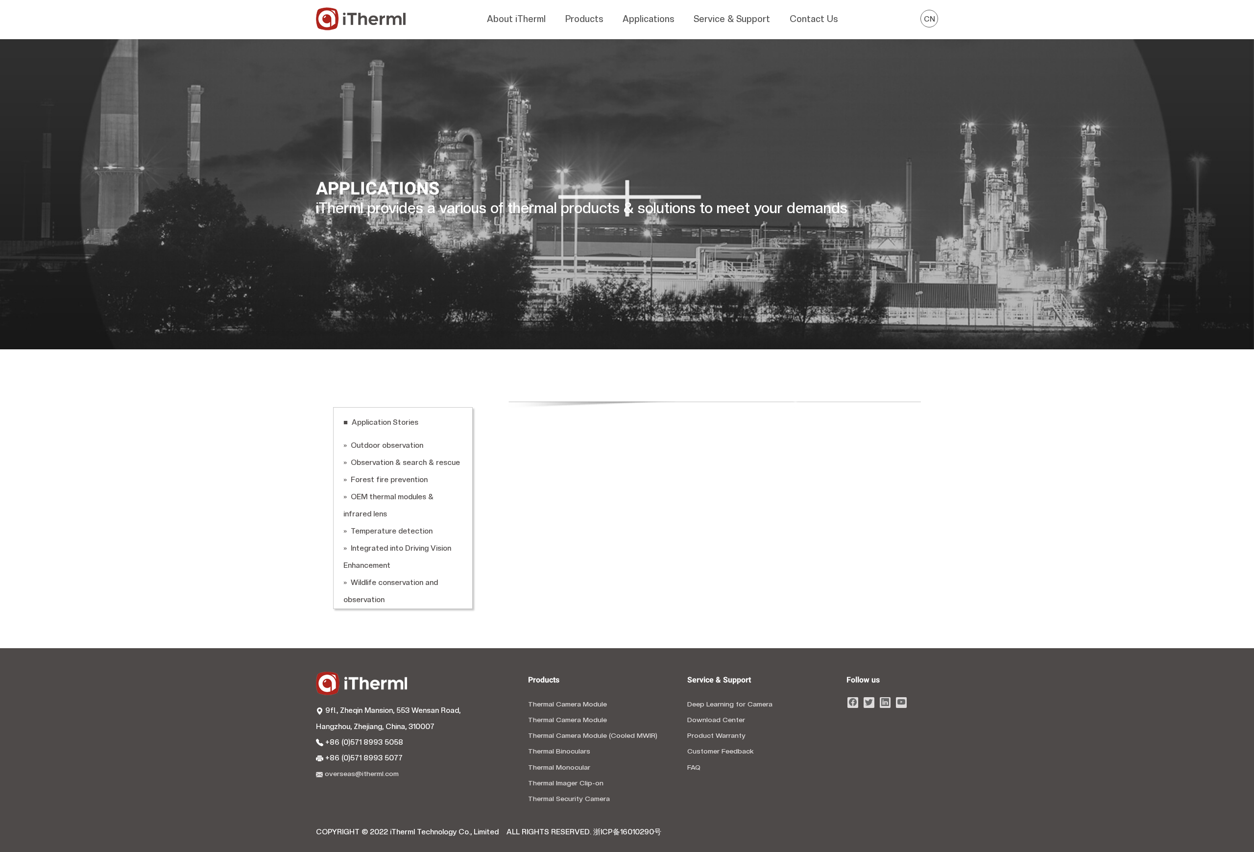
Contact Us (814, 19)
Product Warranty (716, 735)
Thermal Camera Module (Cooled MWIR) (592, 735)
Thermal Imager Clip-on (565, 783)
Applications (648, 19)
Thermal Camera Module (567, 704)
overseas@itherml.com (361, 774)
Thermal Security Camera (569, 799)
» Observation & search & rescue (401, 462)
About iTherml (516, 19)
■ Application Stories (380, 422)
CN (929, 19)
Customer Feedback (720, 751)
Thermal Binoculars (559, 751)
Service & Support (732, 19)
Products (584, 19)
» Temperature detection (388, 531)
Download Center (716, 720)
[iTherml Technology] (361, 19)
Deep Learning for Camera (729, 704)
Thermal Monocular (559, 767)
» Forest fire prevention (385, 479)
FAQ (693, 767)
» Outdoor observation (383, 445)
